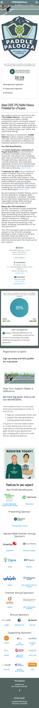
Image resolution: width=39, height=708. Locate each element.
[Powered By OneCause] (19, 698)
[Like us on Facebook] (19, 690)
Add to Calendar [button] (19, 258)
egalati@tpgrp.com (19, 284)
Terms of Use (15, 703)
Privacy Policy (23, 703)
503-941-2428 (19, 282)
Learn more (26, 168)
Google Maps (19, 273)
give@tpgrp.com (19, 684)
